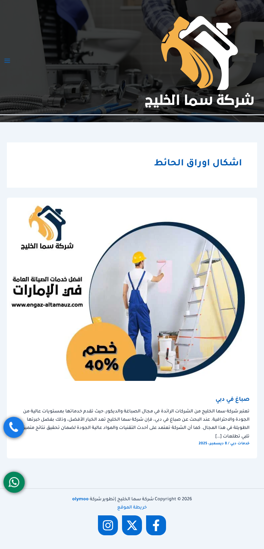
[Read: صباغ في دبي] (132, 289)
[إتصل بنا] (13, 427)
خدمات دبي (240, 444)
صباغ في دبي (233, 400)
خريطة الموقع (132, 507)
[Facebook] (156, 525)
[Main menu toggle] (7, 61)
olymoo (80, 499)
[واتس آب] (14, 482)
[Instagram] (108, 525)
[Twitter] (132, 525)
